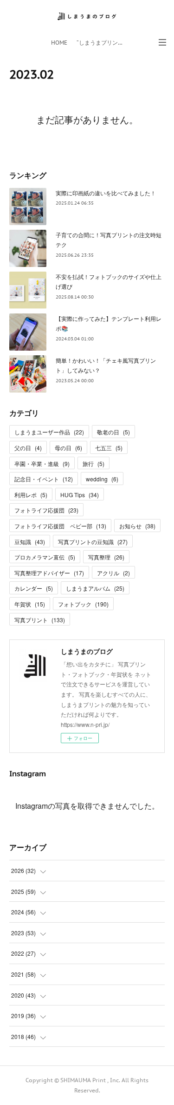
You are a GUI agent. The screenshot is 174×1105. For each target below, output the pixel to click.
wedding (102, 479)
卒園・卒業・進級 (42, 463)
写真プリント (39, 620)
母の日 (68, 448)
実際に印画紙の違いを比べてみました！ (106, 193)
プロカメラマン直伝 (44, 557)
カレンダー (33, 588)
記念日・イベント (43, 479)
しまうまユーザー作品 (49, 432)
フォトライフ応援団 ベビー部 (60, 526)
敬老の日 (113, 432)
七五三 (108, 448)
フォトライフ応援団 (46, 510)
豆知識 (29, 542)
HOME (59, 42)
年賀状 (29, 604)
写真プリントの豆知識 (93, 542)
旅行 (93, 463)
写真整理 (106, 557)
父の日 (28, 448)
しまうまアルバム (95, 588)
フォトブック (83, 604)
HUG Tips (79, 495)
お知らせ (137, 526)
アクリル (113, 573)
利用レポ (30, 495)
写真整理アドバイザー (49, 573)
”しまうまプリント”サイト (102, 42)
